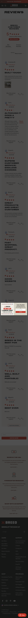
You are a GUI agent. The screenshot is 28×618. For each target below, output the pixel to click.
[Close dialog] (26, 303)
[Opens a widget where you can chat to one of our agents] (22, 615)
